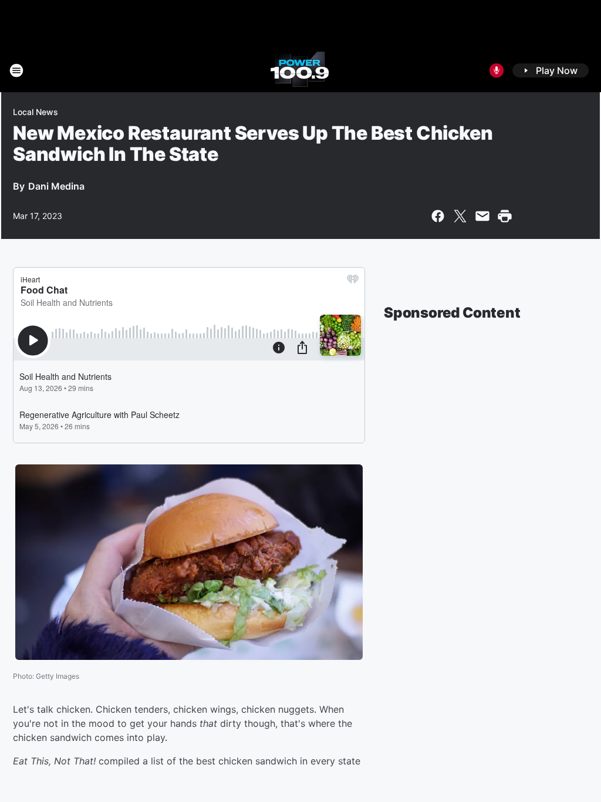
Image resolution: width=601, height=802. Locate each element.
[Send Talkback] (496, 70)
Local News (35, 112)
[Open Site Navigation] (16, 70)
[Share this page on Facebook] (438, 216)
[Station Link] (300, 70)
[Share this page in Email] (482, 216)
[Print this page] (505, 216)
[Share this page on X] (460, 216)
